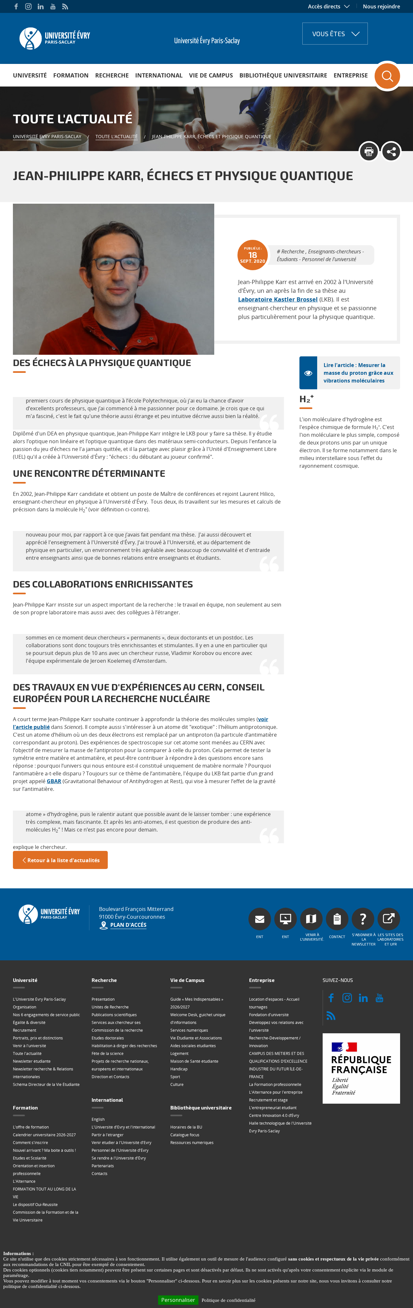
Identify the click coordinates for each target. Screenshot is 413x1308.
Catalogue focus (184, 1135)
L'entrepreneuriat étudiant (273, 1107)
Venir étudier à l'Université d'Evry (121, 1142)
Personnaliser (178, 1299)
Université (30, 75)
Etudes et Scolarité (29, 1158)
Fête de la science (108, 1053)
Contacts (99, 1173)
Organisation (24, 1007)
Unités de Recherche (110, 1007)
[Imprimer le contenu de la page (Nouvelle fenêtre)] (368, 151)
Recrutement (24, 1030)
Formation (71, 75)
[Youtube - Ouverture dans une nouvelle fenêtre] (53, 6)
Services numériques (189, 1030)
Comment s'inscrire (30, 1142)
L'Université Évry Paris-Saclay (39, 999)
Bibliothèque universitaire (283, 75)
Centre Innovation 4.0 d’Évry (274, 1115)
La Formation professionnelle (275, 1084)
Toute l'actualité (117, 136)
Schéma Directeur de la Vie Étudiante (46, 1084)
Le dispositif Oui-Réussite (35, 1204)
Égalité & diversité (29, 1022)
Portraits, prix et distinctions (38, 1038)
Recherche (112, 75)
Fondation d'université (269, 1014)
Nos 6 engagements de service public (46, 1014)
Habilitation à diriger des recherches (124, 1045)
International (159, 75)
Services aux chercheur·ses (116, 1022)
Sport (175, 1076)
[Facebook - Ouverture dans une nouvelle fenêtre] (16, 6)
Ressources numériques (192, 1142)
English (98, 1119)
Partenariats (103, 1166)
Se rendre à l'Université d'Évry (119, 1158)
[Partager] (391, 151)
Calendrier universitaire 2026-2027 (44, 1135)
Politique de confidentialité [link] (229, 1300)
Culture (177, 1084)
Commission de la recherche (117, 1030)
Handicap (178, 1069)
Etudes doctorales (108, 1038)
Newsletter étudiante (32, 1061)
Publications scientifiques (114, 1014)
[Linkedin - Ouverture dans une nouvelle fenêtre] (40, 6)
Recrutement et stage (268, 1100)
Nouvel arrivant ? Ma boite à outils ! (44, 1150)
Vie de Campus (211, 75)
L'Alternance (24, 1181)
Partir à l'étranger (108, 1135)
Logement (179, 1053)
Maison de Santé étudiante (194, 1061)
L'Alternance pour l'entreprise (276, 1092)
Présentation (103, 999)
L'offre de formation (31, 1127)
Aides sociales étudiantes (193, 1045)
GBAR (54, 781)
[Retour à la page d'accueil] (54, 36)
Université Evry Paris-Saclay (47, 136)
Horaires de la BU (186, 1127)
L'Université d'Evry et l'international (123, 1127)
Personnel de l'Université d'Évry (120, 1150)
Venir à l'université (29, 1045)
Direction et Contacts (110, 1076)
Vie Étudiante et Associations (196, 1038)
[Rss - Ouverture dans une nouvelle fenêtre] (65, 6)
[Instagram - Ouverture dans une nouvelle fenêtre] (28, 6)
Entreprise (351, 75)
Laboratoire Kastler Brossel (278, 299)
